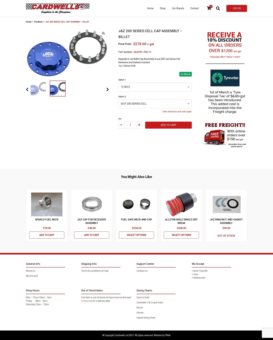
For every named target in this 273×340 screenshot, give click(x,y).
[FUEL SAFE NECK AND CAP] (136, 204)
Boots (139, 307)
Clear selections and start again (177, 111)
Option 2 (122, 96)
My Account (32, 276)
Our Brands (178, 8)
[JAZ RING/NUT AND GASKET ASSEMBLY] (226, 204)
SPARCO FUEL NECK (46, 219)
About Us (30, 271)
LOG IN (237, 8)
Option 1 (122, 80)
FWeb (168, 335)
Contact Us (142, 271)
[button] (103, 33)
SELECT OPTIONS (136, 235)
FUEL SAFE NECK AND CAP (136, 219)
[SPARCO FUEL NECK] (46, 204)
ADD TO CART (168, 125)
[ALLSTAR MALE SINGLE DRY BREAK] (181, 204)
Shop (163, 8)
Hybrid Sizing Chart (145, 317)
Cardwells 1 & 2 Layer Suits (149, 302)
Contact (194, 8)
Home (150, 8)
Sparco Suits (142, 297)
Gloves (139, 312)
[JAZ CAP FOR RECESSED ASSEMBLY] (91, 204)
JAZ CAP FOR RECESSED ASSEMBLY (91, 221)
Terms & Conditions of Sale (94, 271)
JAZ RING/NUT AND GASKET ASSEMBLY (226, 221)
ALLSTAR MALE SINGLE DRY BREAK (181, 221)
